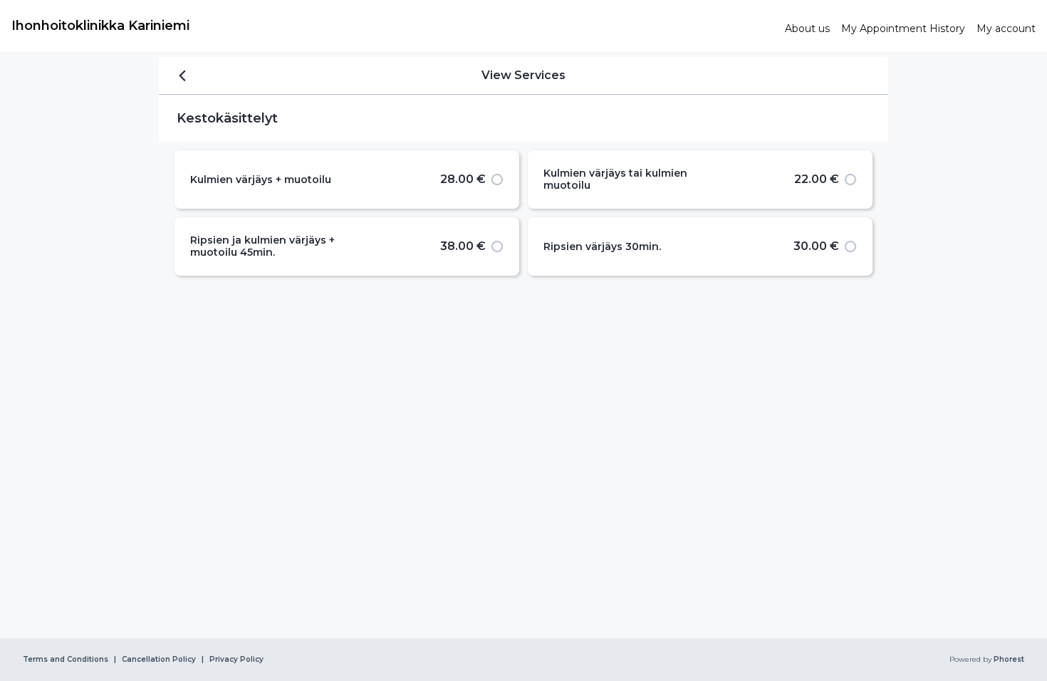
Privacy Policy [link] (236, 659)
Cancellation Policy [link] (159, 659)
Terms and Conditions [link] (65, 659)
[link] (392, 26)
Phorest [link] (1009, 659)
